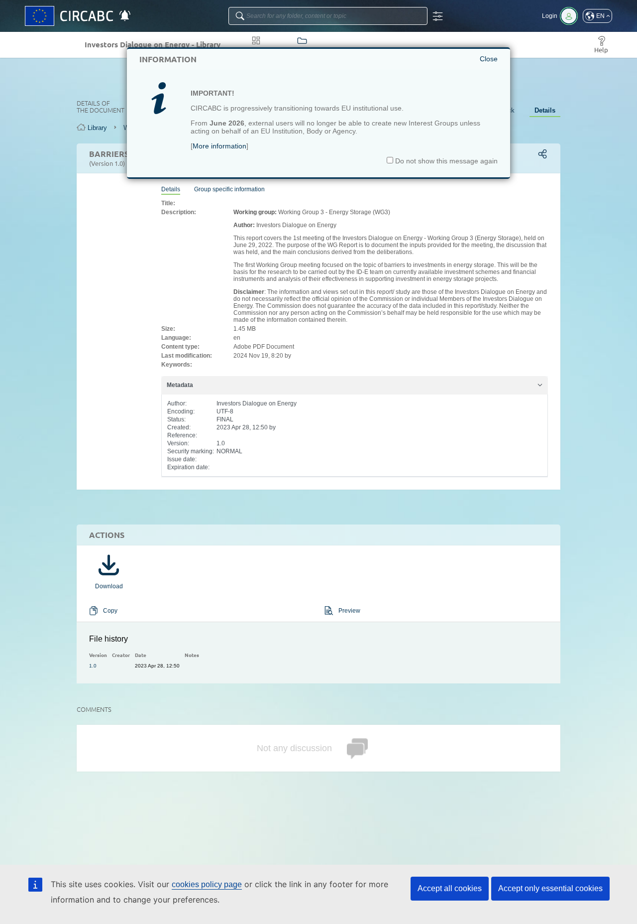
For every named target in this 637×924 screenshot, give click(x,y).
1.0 (93, 665)
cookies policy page (207, 884)
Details (544, 110)
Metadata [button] (180, 385)
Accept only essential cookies (550, 888)
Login (549, 16)
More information (219, 146)
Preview (349, 610)
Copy (110, 610)
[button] (597, 16)
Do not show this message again (445, 161)
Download (109, 586)
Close (489, 59)
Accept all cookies (450, 888)
